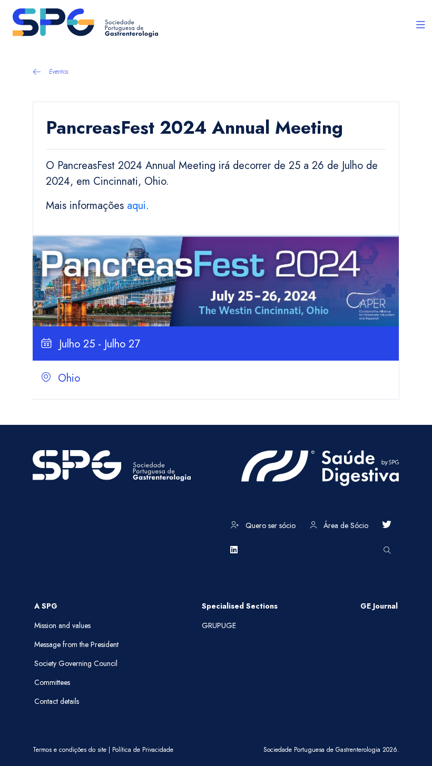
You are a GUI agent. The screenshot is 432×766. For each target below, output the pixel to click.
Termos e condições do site (69, 749)
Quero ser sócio (269, 525)
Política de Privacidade (142, 749)
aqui (136, 205)
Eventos (58, 71)
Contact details (56, 701)
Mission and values (62, 625)
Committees (52, 682)
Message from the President (76, 644)
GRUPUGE (219, 625)
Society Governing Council (75, 663)
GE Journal (379, 606)
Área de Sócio (344, 525)
